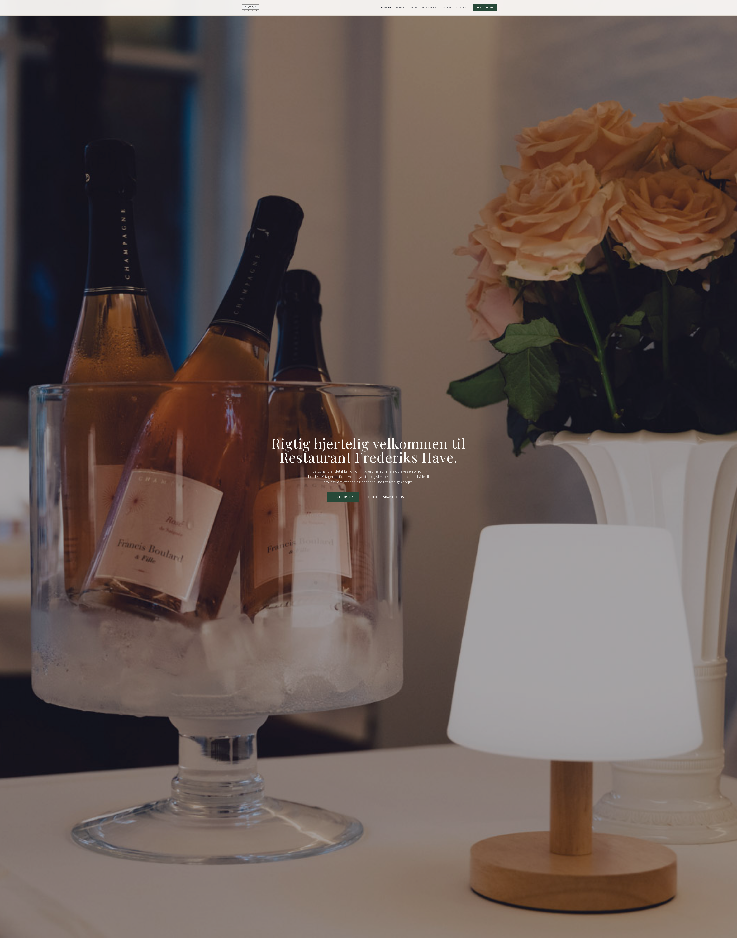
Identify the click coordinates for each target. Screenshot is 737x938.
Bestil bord (485, 7)
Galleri (446, 7)
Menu (400, 7)
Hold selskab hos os (386, 497)
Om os (413, 7)
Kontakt (462, 7)
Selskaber (429, 7)
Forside (386, 7)
